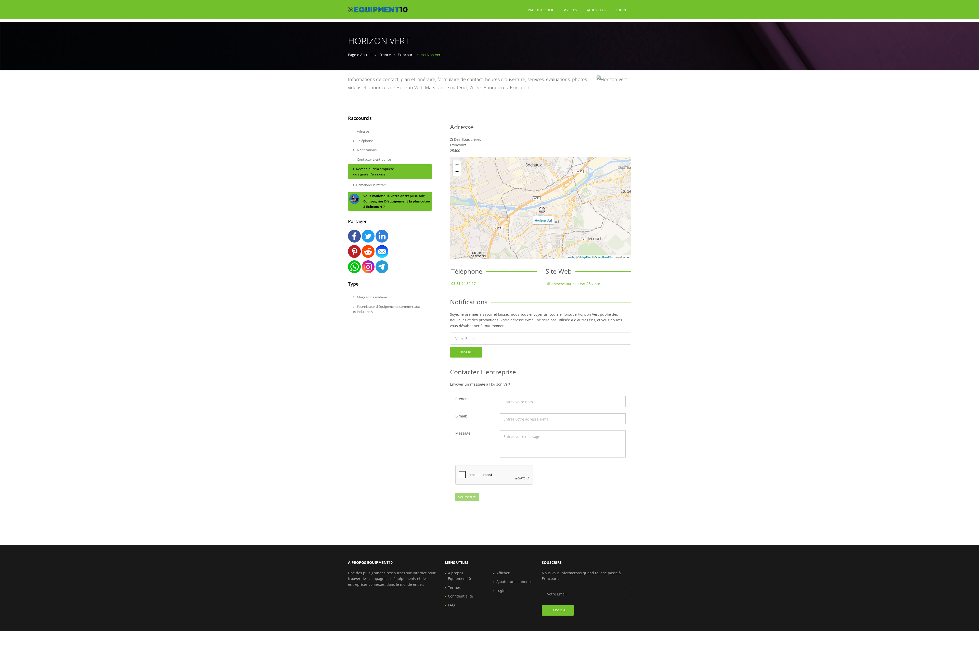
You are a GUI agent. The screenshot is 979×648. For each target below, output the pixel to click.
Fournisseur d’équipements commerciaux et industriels (386, 309)
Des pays (598, 9)
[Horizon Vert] (542, 210)
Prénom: (462, 398)
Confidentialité (460, 596)
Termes (454, 587)
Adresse (362, 131)
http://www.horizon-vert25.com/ (573, 283)
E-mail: (461, 416)
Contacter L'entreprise (373, 159)
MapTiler (585, 257)
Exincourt (406, 54)
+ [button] (457, 164)
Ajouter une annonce (514, 581)
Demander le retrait (371, 185)
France (385, 54)
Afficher (503, 572)
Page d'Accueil (541, 10)
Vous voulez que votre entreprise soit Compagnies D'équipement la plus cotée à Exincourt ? (396, 201)
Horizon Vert (543, 220)
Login (621, 9)
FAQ (451, 605)
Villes (571, 10)
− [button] (457, 172)
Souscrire (466, 352)
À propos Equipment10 (459, 575)
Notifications (366, 150)
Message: (463, 433)
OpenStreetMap (604, 257)
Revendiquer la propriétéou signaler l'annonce (373, 171)
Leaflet (571, 257)
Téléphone (364, 140)
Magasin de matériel (372, 297)
